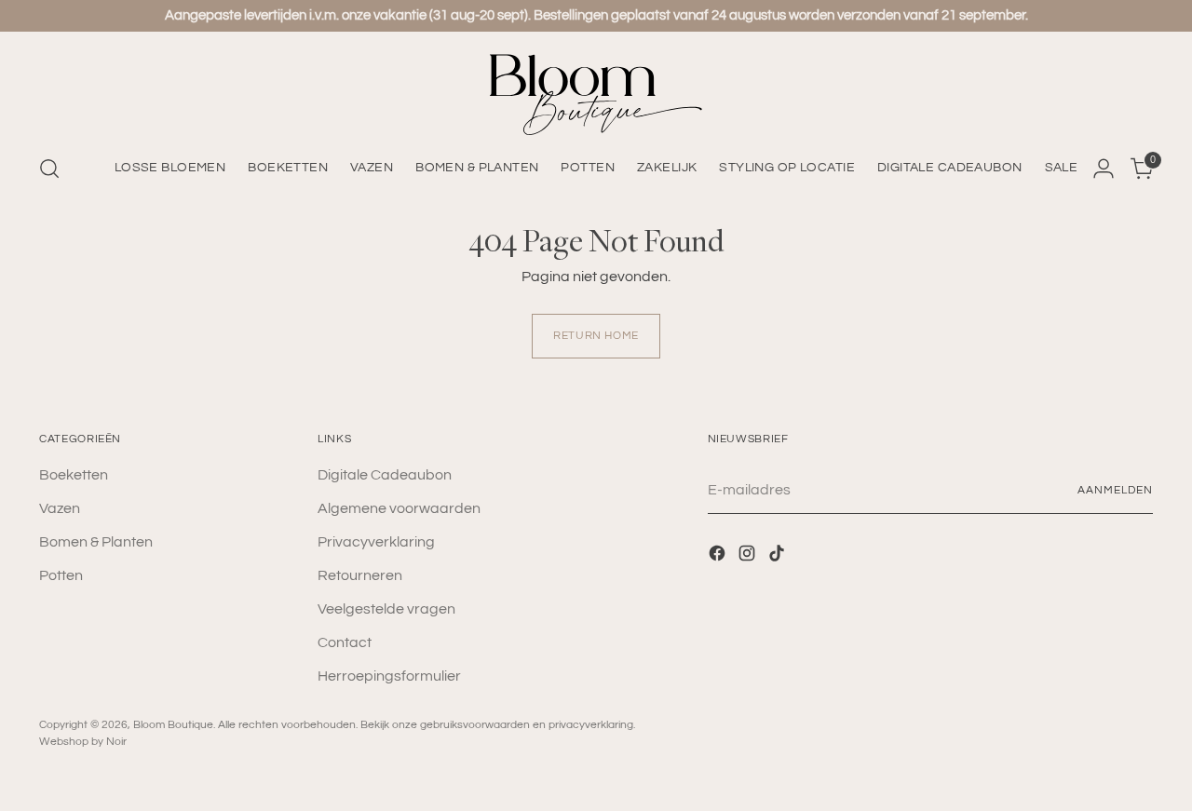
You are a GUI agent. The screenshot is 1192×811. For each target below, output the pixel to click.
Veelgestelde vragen (386, 608)
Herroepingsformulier (389, 676)
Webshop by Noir (83, 742)
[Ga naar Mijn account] (1103, 168)
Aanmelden (1114, 490)
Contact (345, 642)
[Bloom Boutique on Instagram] (749, 556)
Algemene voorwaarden (399, 508)
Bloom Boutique (173, 725)
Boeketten (73, 474)
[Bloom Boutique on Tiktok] (778, 556)
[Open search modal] (49, 168)
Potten (61, 575)
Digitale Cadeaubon (385, 474)
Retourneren (360, 575)
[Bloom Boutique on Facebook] (719, 556)
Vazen (59, 508)
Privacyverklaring (376, 541)
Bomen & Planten (96, 541)
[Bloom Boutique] (596, 94)
